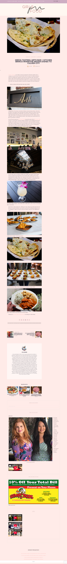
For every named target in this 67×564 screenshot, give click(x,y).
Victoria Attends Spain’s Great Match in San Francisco (33, 559)
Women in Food (34, 1)
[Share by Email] (25, 320)
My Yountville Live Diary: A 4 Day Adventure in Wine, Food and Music (33, 553)
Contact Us (39, 1)
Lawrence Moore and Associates (19, 314)
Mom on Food (20, 1)
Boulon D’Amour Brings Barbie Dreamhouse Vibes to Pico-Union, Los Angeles (30, 334)
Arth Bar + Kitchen (11, 74)
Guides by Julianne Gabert (12, 1)
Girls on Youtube (27, 1)
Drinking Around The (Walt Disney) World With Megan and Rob (18, 334)
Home (43, 1)
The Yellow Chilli (37, 119)
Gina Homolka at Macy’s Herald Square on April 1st (33, 557)
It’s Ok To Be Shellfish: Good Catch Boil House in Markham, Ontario (33, 555)
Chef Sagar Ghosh (22, 119)
